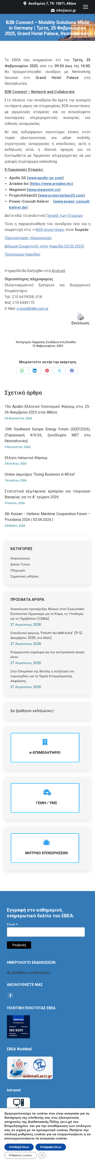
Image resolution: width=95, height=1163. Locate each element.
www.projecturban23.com (61, 195)
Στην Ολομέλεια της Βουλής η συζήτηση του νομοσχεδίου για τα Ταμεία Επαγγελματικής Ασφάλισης (42, 676)
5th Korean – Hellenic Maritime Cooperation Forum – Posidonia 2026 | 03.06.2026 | (47, 517)
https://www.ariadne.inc (51, 183)
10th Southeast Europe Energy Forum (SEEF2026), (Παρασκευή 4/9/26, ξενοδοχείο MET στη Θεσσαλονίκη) (47, 435)
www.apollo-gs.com (45, 178)
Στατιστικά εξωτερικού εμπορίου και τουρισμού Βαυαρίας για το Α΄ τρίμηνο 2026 (47, 494)
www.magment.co (43, 189)
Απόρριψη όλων (50, 1147)
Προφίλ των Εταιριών (64, 215)
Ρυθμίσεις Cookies (20, 1155)
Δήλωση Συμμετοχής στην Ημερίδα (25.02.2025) (44, 246)
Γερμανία (38, 342)
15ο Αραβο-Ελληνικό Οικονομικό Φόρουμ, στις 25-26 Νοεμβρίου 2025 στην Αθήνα (47, 409)
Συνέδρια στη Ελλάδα (61, 342)
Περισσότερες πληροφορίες (28, 238)
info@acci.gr (66, 10)
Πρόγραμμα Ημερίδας (23, 254)
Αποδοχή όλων (19, 1147)
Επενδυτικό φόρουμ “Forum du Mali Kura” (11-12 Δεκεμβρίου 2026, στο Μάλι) (46, 635)
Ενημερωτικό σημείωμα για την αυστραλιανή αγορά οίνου (47, 654)
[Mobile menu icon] (85, 7)
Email (12, 924)
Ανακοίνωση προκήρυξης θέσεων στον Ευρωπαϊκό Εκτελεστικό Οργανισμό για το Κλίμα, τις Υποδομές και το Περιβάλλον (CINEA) (47, 614)
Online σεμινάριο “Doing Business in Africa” (40, 474)
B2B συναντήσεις (50, 229)
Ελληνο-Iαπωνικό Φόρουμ (26, 458)
